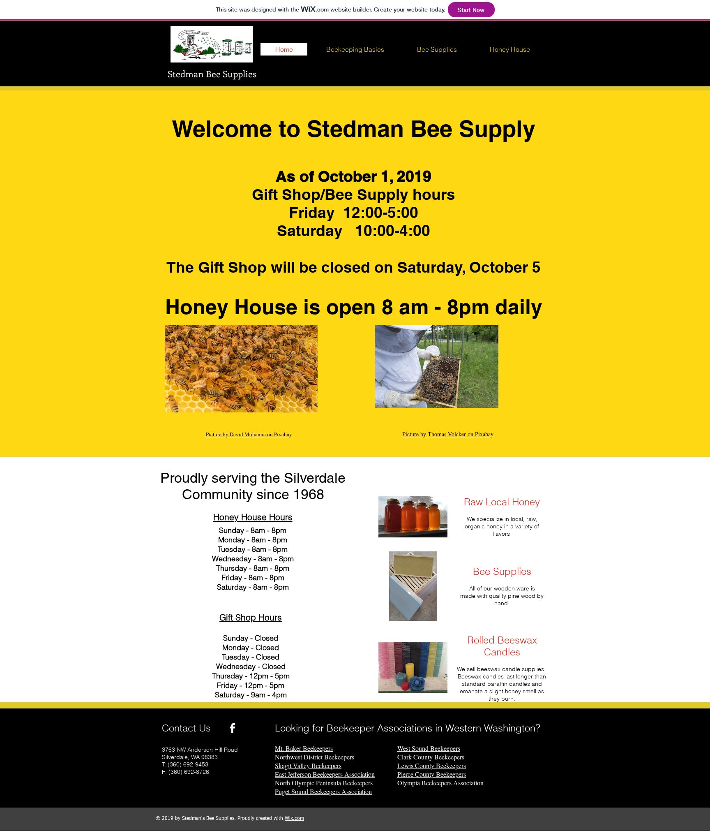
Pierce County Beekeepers (431, 774)
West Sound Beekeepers (428, 748)
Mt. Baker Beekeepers (304, 748)
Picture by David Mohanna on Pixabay (249, 434)
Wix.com (294, 818)
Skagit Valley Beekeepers (308, 765)
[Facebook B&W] (232, 728)
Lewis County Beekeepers (431, 765)
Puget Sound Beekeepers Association (323, 791)
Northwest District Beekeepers (314, 756)
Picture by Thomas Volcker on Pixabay (447, 434)
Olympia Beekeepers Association (440, 782)
